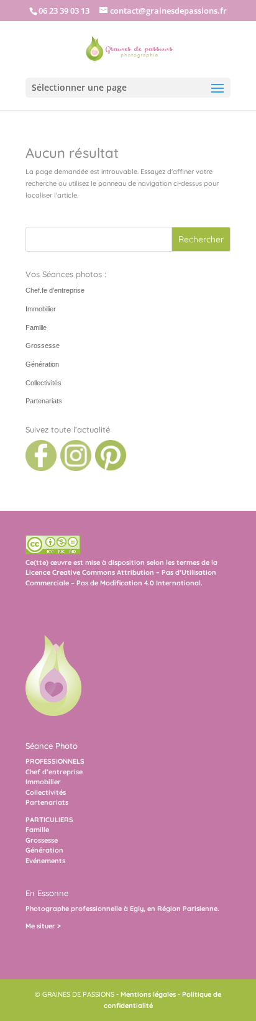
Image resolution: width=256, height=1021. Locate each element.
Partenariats (43, 401)
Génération (42, 364)
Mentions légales (148, 994)
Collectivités (43, 383)
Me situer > (43, 926)
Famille (36, 327)
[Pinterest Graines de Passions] (109, 468)
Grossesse (42, 345)
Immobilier (40, 309)
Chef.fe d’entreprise (55, 290)
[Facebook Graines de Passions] (41, 468)
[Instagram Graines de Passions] (74, 468)
